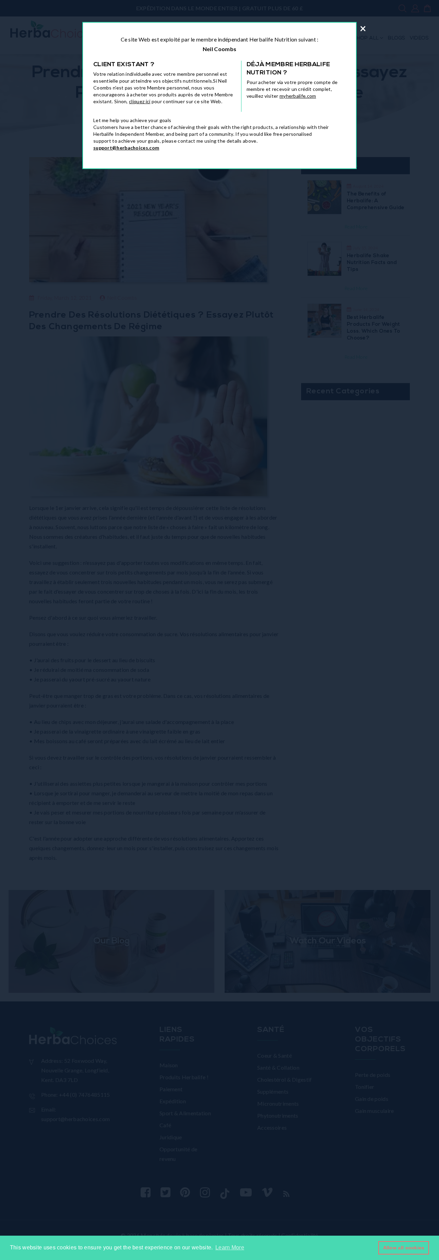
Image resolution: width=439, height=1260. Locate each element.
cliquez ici (139, 101)
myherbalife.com (298, 96)
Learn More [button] (229, 1247)
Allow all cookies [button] (404, 1247)
